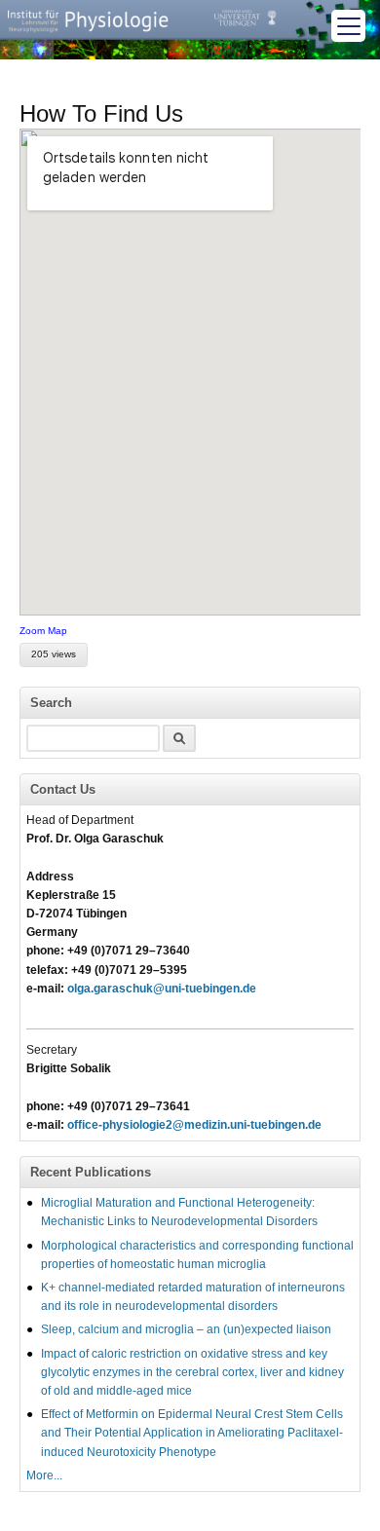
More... (44, 1475)
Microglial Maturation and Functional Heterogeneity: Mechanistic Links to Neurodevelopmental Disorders (179, 1212)
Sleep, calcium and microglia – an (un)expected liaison (186, 1329)
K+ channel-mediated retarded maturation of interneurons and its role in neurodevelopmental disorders (193, 1297)
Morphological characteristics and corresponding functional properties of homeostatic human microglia (197, 1255)
